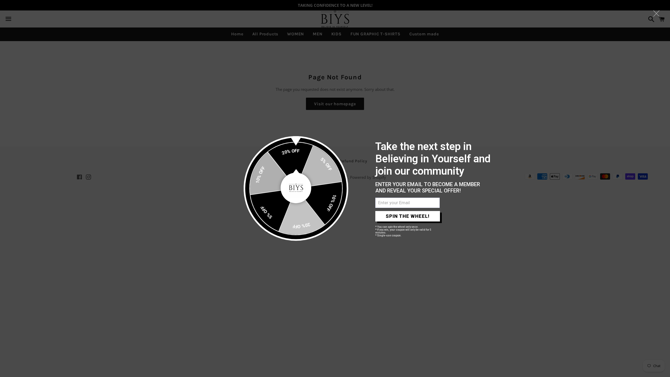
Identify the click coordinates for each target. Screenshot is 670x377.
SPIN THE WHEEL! (407, 216)
